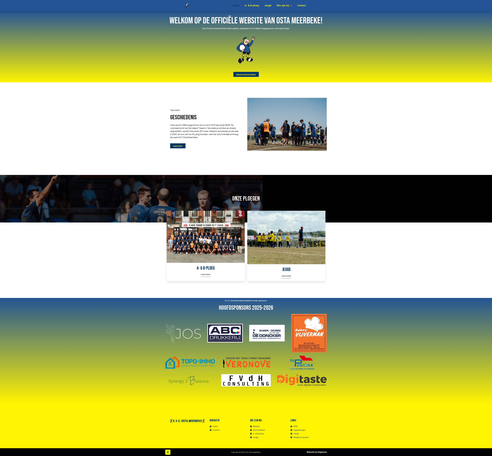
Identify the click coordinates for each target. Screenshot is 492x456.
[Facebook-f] (167, 452)
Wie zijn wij (283, 5)
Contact (301, 5)
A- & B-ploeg (252, 5)
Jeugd (267, 5)
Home (236, 5)
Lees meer (206, 275)
